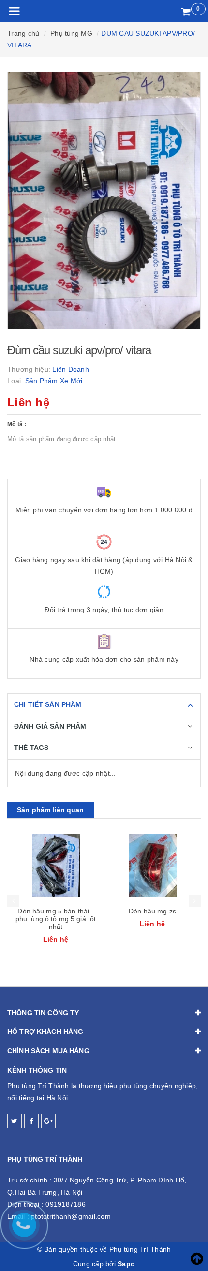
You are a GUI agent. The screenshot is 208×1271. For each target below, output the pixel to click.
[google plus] (48, 1121)
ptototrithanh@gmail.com (71, 1216)
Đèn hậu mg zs (152, 911)
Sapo (126, 1264)
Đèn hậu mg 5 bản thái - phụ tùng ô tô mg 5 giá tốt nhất (55, 918)
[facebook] (31, 1121)
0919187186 (65, 1204)
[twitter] (14, 1121)
